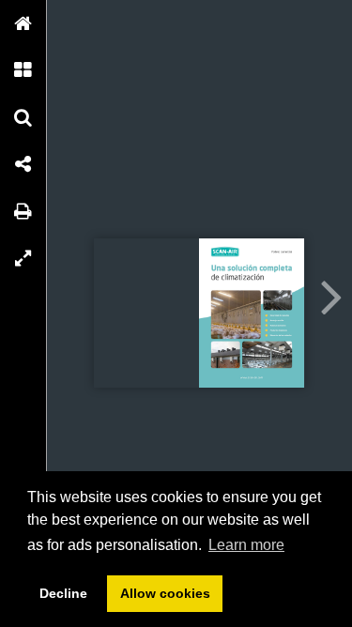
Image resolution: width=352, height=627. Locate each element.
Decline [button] (63, 593)
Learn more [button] (246, 545)
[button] (23, 23)
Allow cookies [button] (165, 593)
